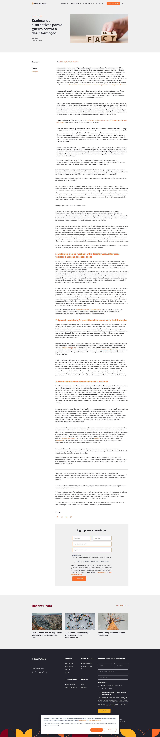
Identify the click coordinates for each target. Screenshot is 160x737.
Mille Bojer (63, 62)
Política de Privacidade (111, 705)
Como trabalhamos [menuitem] (71, 687)
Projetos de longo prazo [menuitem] (86, 667)
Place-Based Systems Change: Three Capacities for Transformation (77, 635)
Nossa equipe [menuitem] (69, 666)
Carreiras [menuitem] (67, 669)
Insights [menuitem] (98, 3)
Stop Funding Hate (69, 348)
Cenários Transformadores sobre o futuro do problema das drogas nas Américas (98, 85)
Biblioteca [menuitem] (84, 687)
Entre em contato (113, 3)
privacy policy (82, 720)
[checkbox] (92, 561)
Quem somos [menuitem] (69, 663)
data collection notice (95, 720)
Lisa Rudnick (73, 62)
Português (35, 71)
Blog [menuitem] (82, 684)
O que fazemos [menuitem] (87, 3)
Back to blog (37, 16)
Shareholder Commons (109, 350)
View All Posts (121, 606)
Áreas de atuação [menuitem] (86, 663)
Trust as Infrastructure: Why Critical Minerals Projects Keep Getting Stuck (47, 635)
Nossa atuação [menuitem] (74, 3)
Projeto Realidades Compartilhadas (88, 309)
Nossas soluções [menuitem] (70, 684)
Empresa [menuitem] (63, 3)
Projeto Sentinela (68, 438)
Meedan (96, 438)
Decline (110, 730)
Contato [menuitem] (67, 673)
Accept (97, 730)
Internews (59, 440)
